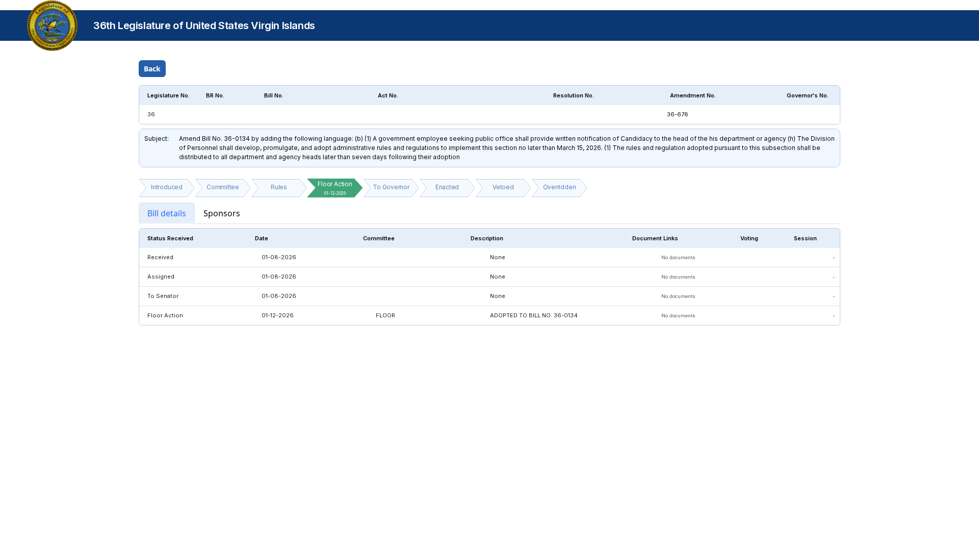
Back (152, 68)
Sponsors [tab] (221, 213)
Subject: (156, 138)
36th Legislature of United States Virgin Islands (204, 25)
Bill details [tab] (166, 213)
